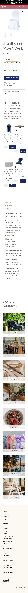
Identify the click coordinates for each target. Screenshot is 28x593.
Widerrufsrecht (8, 573)
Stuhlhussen (6, 93)
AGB (4, 570)
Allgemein (8, 206)
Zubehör (6, 555)
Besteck (5, 529)
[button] (22, 11)
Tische (5, 519)
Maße (7, 209)
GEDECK (6, 524)
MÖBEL (5, 512)
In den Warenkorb (12, 78)
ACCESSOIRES (8, 548)
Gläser (5, 534)
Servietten (6, 543)
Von (5, 63)
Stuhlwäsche (7, 541)
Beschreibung (10, 202)
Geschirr (6, 531)
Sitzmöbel (6, 517)
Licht (4, 553)
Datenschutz (7, 568)
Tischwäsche (7, 538)
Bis (19, 63)
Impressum (7, 565)
